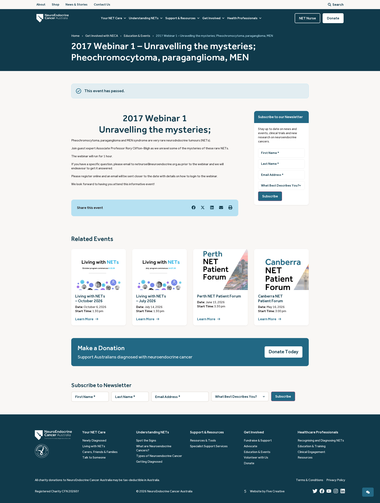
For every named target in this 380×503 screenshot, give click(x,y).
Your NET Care (111, 18)
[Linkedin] (342, 491)
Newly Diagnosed (94, 440)
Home (75, 36)
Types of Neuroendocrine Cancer (159, 456)
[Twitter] (315, 491)
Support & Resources (180, 18)
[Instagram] (335, 491)
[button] (193, 207)
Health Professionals (242, 18)
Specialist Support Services (209, 446)
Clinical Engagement (311, 452)
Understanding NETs (144, 18)
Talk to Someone (94, 457)
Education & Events (137, 36)
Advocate (250, 446)
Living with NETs (93, 446)
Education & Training (312, 446)
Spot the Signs (146, 440)
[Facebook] (321, 491)
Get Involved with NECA (101, 36)
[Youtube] (328, 491)
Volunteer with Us (256, 457)
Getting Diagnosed (149, 461)
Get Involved (211, 18)
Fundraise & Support (258, 440)
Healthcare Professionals (318, 432)
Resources (305, 457)
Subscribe (270, 196)
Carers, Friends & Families (100, 452)
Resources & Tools (203, 440)
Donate (249, 463)
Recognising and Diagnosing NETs (321, 440)
